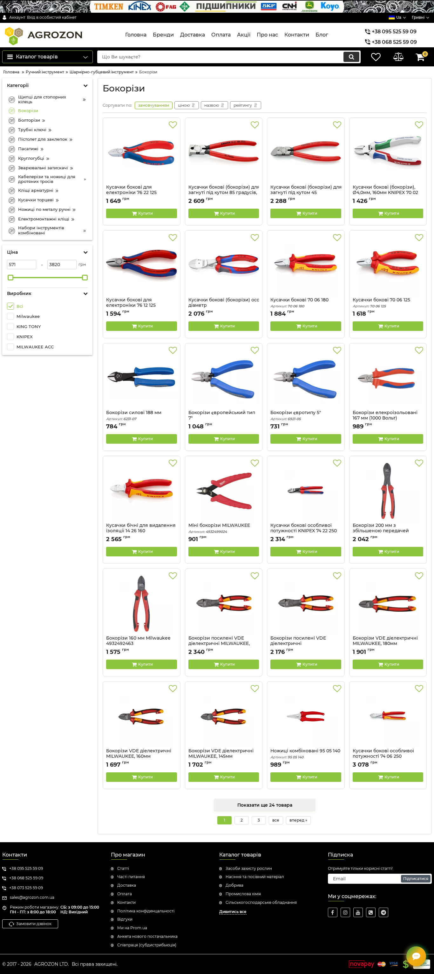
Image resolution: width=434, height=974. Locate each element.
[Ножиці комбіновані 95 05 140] (305, 716)
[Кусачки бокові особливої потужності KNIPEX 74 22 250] (305, 491)
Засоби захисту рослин (249, 868)
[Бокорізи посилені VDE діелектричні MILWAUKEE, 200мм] (223, 603)
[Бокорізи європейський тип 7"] (223, 378)
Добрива (234, 885)
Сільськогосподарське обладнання (261, 902)
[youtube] (358, 912)
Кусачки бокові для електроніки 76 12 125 (131, 305)
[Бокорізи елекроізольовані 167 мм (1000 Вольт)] (388, 378)
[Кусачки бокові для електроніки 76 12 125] (141, 265)
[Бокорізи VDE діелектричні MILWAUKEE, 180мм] (388, 603)
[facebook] (332, 912)
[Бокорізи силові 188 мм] (141, 378)
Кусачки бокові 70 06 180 (299, 302)
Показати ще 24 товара (264, 805)
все (275, 820)
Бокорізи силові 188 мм (133, 415)
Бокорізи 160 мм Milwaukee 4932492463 (138, 643)
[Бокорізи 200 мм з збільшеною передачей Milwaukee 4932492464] (388, 491)
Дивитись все (233, 911)
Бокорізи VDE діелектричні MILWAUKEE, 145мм (221, 756)
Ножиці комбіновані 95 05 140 (305, 753)
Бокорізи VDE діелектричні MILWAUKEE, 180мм (385, 643)
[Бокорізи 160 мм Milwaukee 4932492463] (141, 603)
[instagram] (345, 912)
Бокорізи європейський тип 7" (221, 418)
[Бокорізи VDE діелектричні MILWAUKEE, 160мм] (141, 716)
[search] (351, 57)
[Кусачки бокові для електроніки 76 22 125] (141, 153)
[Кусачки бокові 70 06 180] (305, 265)
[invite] (371, 912)
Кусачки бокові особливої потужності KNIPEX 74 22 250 (303, 531)
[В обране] (173, 125)
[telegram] (383, 912)
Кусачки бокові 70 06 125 (381, 302)
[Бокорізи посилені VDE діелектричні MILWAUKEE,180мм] (305, 603)
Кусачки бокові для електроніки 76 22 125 (131, 193)
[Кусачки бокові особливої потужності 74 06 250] (388, 716)
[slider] (10, 277)
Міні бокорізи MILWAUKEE (219, 528)
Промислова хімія (243, 893)
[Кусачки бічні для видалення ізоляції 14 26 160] (141, 491)
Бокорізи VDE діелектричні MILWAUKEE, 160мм (138, 756)
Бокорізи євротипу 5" (295, 415)
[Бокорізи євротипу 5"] (305, 378)
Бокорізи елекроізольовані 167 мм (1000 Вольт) (385, 418)
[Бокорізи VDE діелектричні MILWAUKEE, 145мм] (223, 716)
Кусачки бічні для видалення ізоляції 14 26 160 (141, 531)
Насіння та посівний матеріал (255, 876)
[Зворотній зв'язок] (416, 956)
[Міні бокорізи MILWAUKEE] (223, 491)
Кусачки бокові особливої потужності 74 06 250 (383, 756)
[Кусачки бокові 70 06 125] (388, 265)
